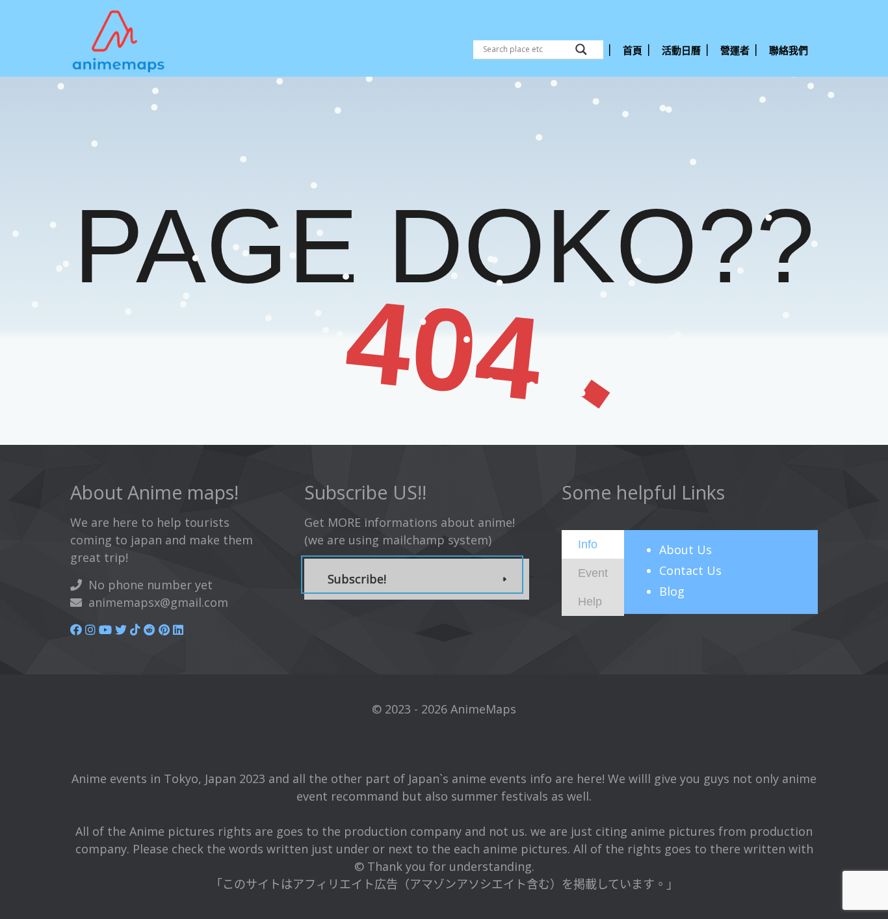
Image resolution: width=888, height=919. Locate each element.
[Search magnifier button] (581, 49)
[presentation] (587, 544)
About (685, 549)
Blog (672, 591)
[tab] (593, 544)
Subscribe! (357, 579)
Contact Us (690, 570)
